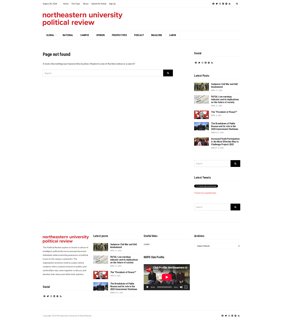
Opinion (100, 35)
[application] (167, 277)
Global (50, 35)
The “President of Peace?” (224, 112)
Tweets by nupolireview (205, 193)
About (85, 4)
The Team (75, 4)
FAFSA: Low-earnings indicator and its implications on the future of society (225, 99)
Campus (84, 35)
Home (65, 4)
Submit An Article (98, 4)
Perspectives (119, 35)
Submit (147, 244)
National (68, 35)
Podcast (139, 35)
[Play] (147, 287)
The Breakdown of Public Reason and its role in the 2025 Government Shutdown (224, 126)
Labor (172, 35)
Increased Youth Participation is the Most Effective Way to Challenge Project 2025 (225, 141)
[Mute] (181, 287)
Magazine (156, 35)
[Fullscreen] (186, 287)
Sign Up (112, 4)
